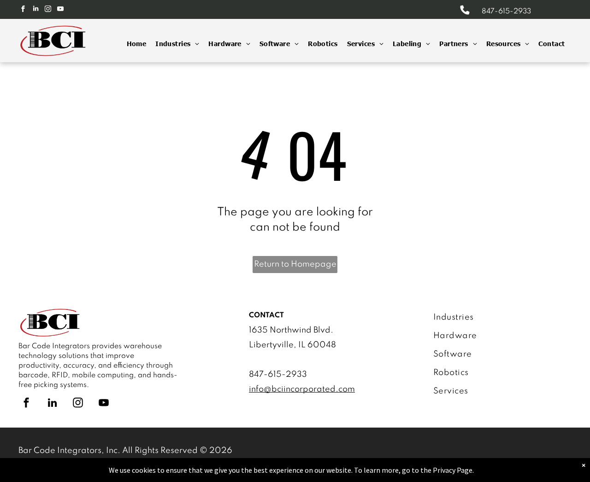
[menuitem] (132, 43)
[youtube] (60, 10)
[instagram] (48, 10)
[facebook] (23, 10)
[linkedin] (35, 10)
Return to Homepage (295, 264)
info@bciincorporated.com (302, 389)
